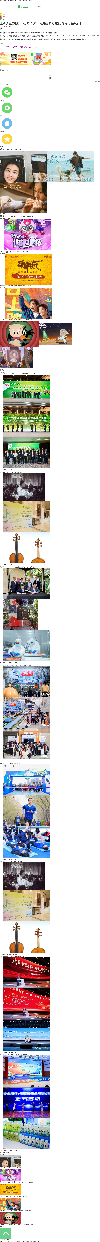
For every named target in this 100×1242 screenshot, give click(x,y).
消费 (29, 0)
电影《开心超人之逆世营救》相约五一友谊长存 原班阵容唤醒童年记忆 (17, 217)
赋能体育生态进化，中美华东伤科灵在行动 (10, 763)
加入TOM (12, 1239)
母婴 (19, 0)
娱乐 (6, 0)
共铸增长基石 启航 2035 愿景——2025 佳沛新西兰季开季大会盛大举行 (17, 374)
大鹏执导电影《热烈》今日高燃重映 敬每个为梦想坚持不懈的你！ (16, 285)
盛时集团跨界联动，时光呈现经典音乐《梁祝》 (11, 472)
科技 (33, 0)
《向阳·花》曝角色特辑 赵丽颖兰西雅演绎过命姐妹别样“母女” (15, 251)
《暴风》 (42, 33)
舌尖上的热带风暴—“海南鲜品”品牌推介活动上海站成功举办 (14, 1054)
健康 (26, 0)
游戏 (11, 0)
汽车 (31, 0)
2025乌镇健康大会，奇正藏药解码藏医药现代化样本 (12, 956)
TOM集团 (2, 1239)
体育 (9, 0)
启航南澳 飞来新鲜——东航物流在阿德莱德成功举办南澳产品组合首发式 (17, 567)
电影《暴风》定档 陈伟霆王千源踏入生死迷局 (15, 46)
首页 (1, 0)
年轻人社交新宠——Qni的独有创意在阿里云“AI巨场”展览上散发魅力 (16, 665)
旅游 (13, 0)
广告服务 (7, 1239)
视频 (21, 0)
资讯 (3, 0)
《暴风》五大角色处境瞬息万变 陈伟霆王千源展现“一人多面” (20, 48)
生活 (16, 0)
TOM (1, 469)
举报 (1, 69)
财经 (23, 0)
